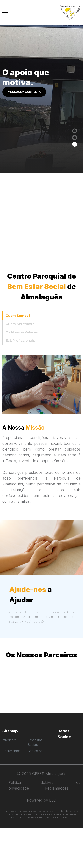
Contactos (35, 751)
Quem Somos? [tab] (18, 316)
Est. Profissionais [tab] (20, 340)
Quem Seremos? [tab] (20, 324)
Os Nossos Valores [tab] (22, 332)
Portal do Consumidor (63, 817)
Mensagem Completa (24, 91)
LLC (52, 800)
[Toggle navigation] (5, 12)
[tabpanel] (41, 95)
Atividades (9, 740)
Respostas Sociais (35, 742)
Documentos (11, 751)
